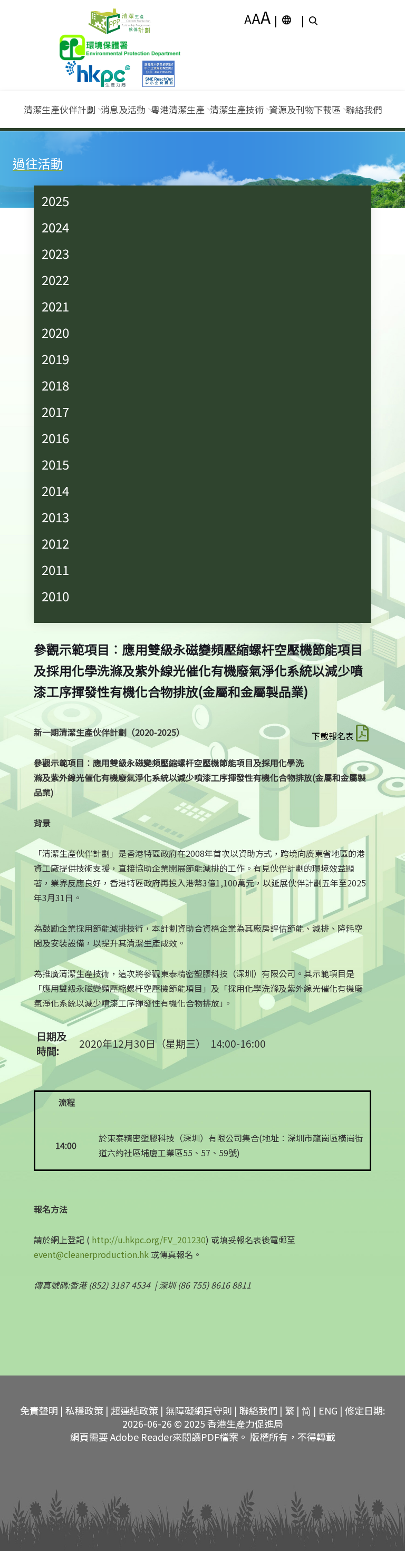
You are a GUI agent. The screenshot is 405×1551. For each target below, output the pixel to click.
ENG (328, 1410)
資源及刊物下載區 (305, 109)
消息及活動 (123, 109)
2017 (55, 411)
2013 (55, 517)
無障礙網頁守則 (199, 1410)
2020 (55, 332)
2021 (55, 306)
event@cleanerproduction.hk (91, 1254)
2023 (55, 253)
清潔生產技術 (237, 109)
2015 (55, 464)
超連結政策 (134, 1410)
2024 (55, 227)
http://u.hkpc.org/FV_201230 (149, 1239)
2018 (55, 385)
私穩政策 (84, 1410)
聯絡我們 (364, 109)
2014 (55, 490)
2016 (55, 437)
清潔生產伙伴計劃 (59, 109)
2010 (55, 596)
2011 (55, 569)
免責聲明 (39, 1410)
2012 (55, 543)
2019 (55, 358)
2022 (55, 279)
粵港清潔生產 (178, 109)
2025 (55, 200)
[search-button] (314, 20)
